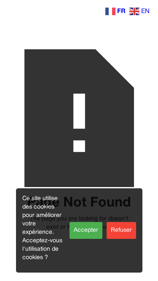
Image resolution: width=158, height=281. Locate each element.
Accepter (86, 230)
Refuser (121, 230)
